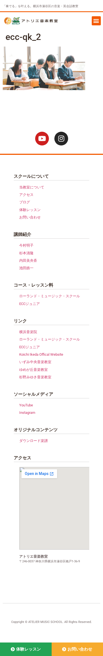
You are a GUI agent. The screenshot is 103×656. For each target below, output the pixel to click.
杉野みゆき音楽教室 (35, 377)
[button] (96, 20)
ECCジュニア (29, 304)
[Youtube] (42, 138)
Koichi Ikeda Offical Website (41, 354)
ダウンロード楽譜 (33, 441)
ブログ (24, 202)
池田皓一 (26, 268)
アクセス (26, 195)
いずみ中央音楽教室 (35, 362)
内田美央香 (28, 260)
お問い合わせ (30, 217)
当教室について (31, 187)
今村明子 (26, 245)
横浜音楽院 (28, 332)
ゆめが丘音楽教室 (33, 370)
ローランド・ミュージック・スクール (49, 296)
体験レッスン (30, 210)
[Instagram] (61, 138)
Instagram (27, 413)
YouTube (26, 405)
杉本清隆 (26, 253)
